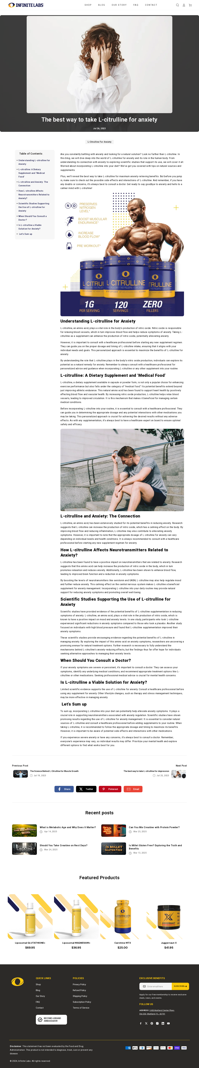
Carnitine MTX (122, 942)
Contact (40, 1007)
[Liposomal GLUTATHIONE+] (30, 916)
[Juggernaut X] (169, 916)
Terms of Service (81, 1007)
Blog (38, 990)
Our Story (40, 996)
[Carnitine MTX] (122, 916)
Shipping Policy (80, 996)
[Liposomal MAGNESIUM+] (76, 916)
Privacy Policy (79, 984)
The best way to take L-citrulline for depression (146, 771)
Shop (38, 984)
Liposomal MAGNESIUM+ (76, 942)
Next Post (181, 765)
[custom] (140, 1023)
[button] (177, 5)
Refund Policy (79, 990)
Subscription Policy (82, 1002)
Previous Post (20, 765)
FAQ (38, 1002)
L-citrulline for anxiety (99, 142)
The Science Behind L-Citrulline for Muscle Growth (54, 771)
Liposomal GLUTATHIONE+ (30, 942)
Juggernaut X (169, 942)
